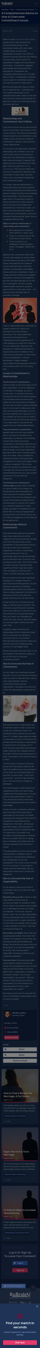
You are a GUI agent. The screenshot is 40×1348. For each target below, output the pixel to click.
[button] (20, 674)
